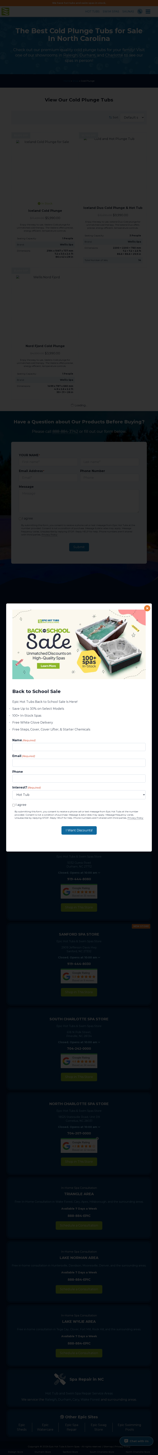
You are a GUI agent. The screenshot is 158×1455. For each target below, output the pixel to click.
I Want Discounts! (79, 830)
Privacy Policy (135, 817)
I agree (21, 805)
